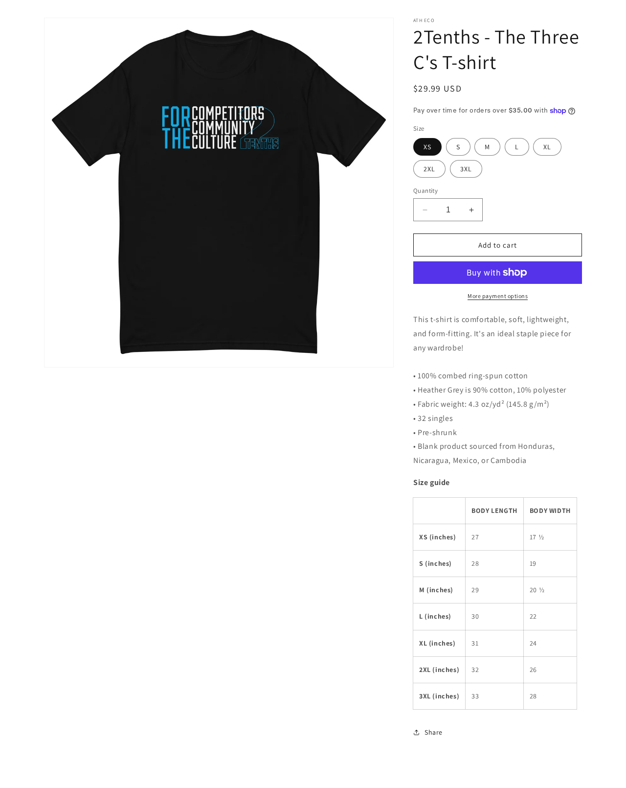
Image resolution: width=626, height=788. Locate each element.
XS (427, 146)
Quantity (425, 190)
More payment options (498, 296)
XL (547, 146)
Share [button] (434, 732)
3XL (466, 168)
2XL (429, 168)
